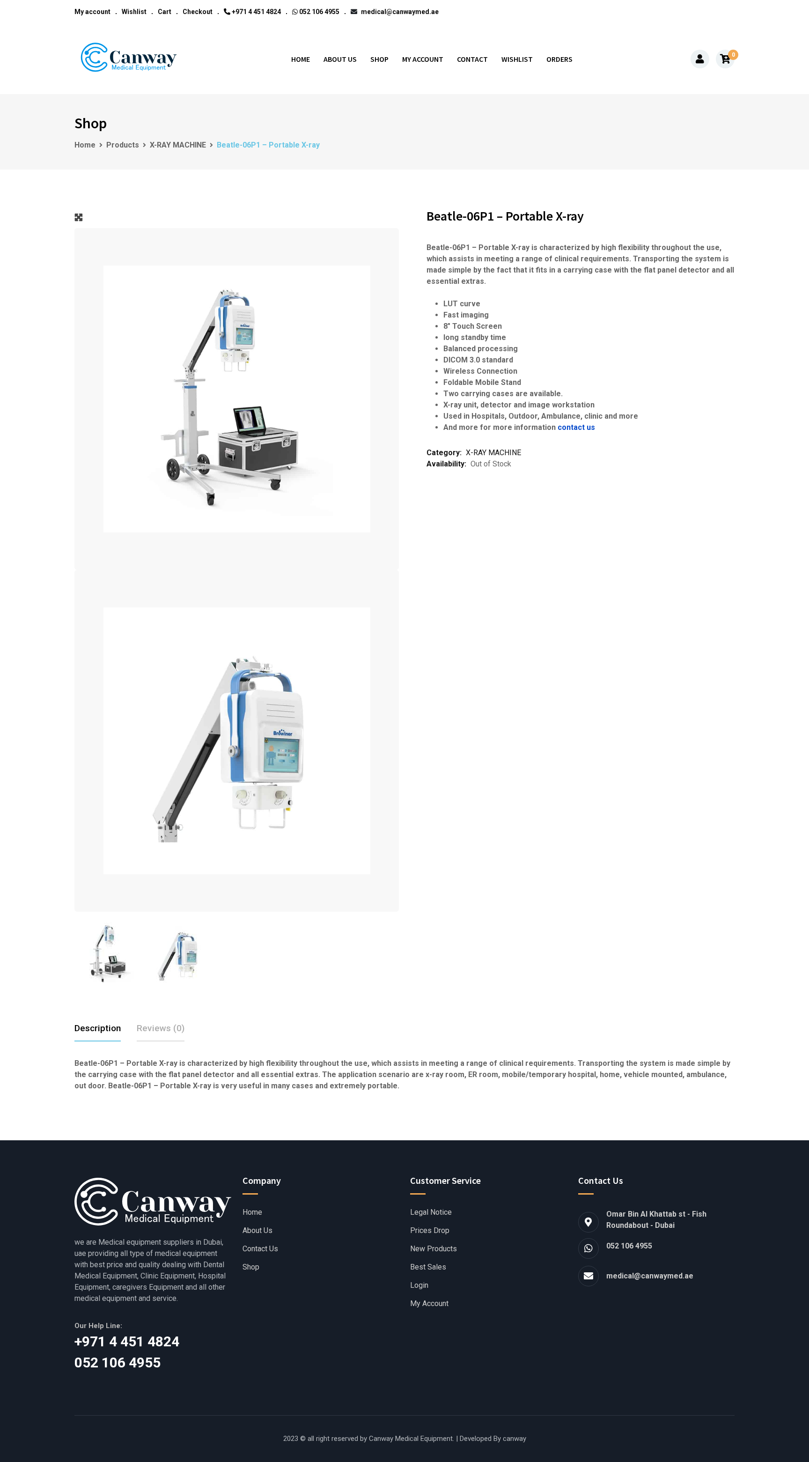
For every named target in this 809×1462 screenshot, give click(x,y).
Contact (472, 59)
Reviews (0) (160, 1028)
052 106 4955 (318, 11)
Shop (379, 59)
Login (419, 1285)
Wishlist (134, 11)
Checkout (198, 11)
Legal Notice (431, 1212)
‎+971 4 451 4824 (255, 11)
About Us (340, 59)
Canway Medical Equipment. (411, 1438)
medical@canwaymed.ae (399, 11)
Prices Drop (429, 1230)
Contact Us (260, 1249)
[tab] (97, 1028)
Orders (559, 59)
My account (92, 11)
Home (300, 59)
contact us (576, 427)
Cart (164, 11)
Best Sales (428, 1267)
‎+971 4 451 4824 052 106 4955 (140, 1352)
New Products (433, 1249)
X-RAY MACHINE (493, 452)
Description (97, 1028)
